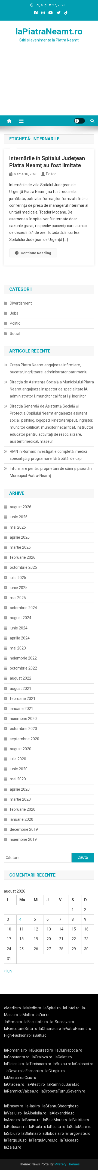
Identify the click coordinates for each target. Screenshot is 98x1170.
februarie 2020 (22, 809)
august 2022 (20, 678)
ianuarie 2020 (21, 819)
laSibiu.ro (12, 1133)
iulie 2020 (18, 759)
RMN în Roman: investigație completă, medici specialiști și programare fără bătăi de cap (48, 455)
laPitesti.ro (36, 1084)
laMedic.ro (32, 1008)
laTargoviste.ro (77, 1133)
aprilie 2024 (20, 638)
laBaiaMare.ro (55, 1120)
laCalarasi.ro (82, 1064)
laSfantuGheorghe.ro (60, 1106)
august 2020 (20, 749)
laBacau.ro (31, 1120)
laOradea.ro (14, 1084)
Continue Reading (36, 253)
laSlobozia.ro (53, 1133)
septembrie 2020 (24, 739)
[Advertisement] (49, 86)
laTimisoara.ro (38, 1064)
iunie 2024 (18, 628)
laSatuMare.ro (79, 1126)
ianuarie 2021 (21, 708)
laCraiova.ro (42, 1057)
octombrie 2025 (23, 567)
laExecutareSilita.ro (20, 1028)
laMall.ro (27, 1015)
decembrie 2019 (24, 829)
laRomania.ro (15, 1050)
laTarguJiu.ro (16, 1140)
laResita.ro (56, 1126)
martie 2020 (20, 799)
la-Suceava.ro (62, 1022)
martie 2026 (20, 547)
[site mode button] (79, 121)
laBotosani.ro (15, 1126)
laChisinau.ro (50, 1028)
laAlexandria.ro (62, 1113)
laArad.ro (12, 1120)
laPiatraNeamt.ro (49, 31)
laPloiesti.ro (14, 1064)
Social (15, 333)
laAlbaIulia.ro (35, 1113)
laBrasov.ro (13, 1106)
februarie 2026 (22, 557)
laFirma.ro (13, 1022)
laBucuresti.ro (41, 1050)
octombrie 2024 (23, 608)
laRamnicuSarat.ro (63, 1084)
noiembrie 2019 (23, 839)
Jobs (14, 313)
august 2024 (20, 618)
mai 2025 (18, 598)
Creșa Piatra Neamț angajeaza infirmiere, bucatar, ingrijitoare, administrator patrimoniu (48, 368)
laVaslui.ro (14, 1113)
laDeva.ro (14, 1071)
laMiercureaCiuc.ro (20, 1077)
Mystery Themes (67, 1164)
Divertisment (21, 303)
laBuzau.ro (62, 1064)
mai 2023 (18, 648)
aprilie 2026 (20, 537)
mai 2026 (18, 527)
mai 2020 (18, 779)
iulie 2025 (18, 578)
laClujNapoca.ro (69, 1050)
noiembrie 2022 (23, 658)
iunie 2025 (18, 588)
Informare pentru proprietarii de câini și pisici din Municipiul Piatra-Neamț (51, 472)
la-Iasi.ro (33, 1106)
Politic (15, 323)
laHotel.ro (71, 1008)
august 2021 (20, 688)
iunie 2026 (18, 517)
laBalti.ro (39, 1035)
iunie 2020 (18, 769)
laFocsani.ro (33, 1071)
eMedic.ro (12, 1008)
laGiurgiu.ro (55, 1071)
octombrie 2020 (23, 728)
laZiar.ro (43, 1015)
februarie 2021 (22, 698)
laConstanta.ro (16, 1057)
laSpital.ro (52, 1008)
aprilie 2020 (20, 789)
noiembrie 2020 (23, 718)
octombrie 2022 (23, 668)
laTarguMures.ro (43, 1140)
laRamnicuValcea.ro (21, 1091)
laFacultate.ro (36, 1022)
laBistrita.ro (79, 1120)
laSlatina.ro (31, 1133)
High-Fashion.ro (17, 1035)
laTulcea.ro (69, 1140)
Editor (51, 174)
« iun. (8, 971)
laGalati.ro (63, 1057)
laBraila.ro (37, 1126)
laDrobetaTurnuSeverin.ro (63, 1091)
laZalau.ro (12, 1147)
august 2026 (20, 507)
